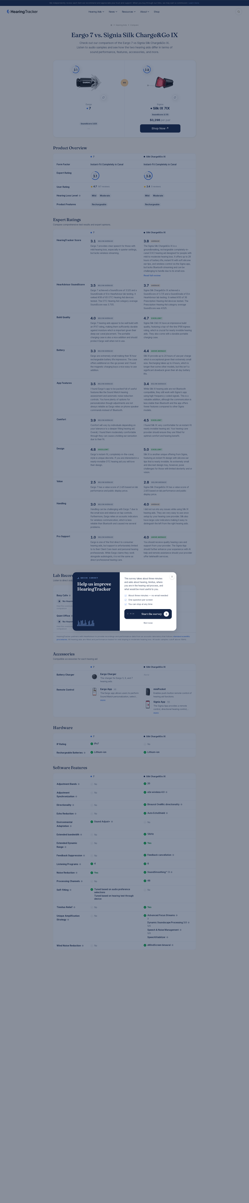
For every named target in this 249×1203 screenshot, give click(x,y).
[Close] (172, 576)
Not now (148, 623)
